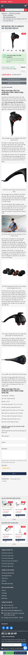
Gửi (13, 473)
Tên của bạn (5, 436)
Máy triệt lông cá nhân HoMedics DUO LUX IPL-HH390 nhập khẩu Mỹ (20, 534)
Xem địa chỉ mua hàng (14, 83)
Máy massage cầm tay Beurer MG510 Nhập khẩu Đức (20, 509)
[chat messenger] (25, 648)
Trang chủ (4, 13)
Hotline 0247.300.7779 (14, 79)
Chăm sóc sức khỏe (14, 13)
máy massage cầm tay (15, 479)
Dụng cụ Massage (8, 15)
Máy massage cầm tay (9, 17)
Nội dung (4, 448)
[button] (3, 509)
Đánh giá (4, 465)
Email (3, 442)
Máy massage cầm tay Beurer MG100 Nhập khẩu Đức (8, 509)
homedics (4, 481)
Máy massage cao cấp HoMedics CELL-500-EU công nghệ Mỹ (8, 534)
